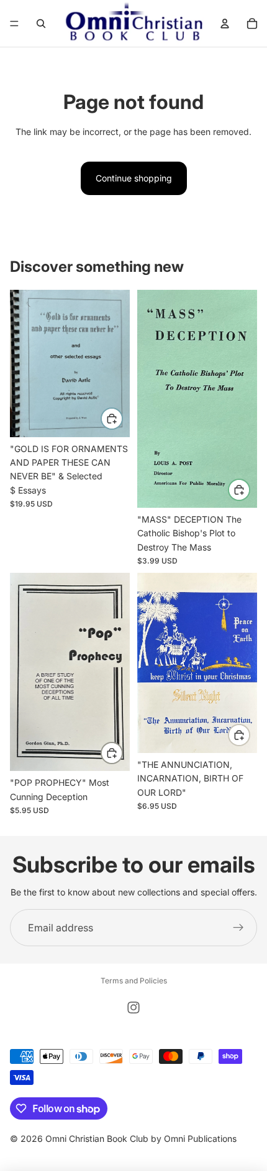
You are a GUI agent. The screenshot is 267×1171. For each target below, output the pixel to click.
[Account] (224, 23)
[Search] (41, 23)
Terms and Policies (134, 980)
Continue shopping (134, 178)
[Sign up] (238, 928)
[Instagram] (133, 1007)
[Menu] (14, 23)
